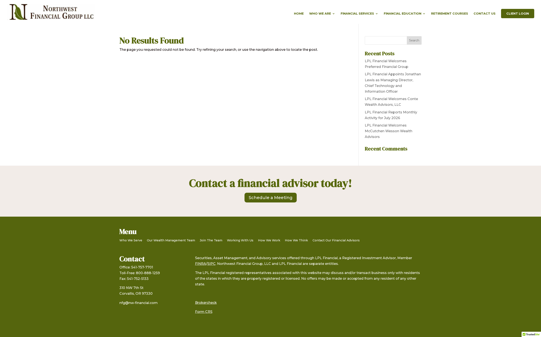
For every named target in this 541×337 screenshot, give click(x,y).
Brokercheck (206, 303)
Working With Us (240, 240)
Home (299, 13)
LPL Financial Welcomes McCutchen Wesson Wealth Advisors (388, 131)
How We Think (296, 240)
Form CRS (203, 312)
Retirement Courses (449, 13)
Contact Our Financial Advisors (336, 240)
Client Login (517, 13)
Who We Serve (130, 240)
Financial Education (402, 13)
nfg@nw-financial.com (138, 303)
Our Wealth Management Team (171, 240)
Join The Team (211, 240)
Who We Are (320, 13)
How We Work (269, 240)
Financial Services (357, 13)
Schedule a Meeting (270, 197)
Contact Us (485, 13)
